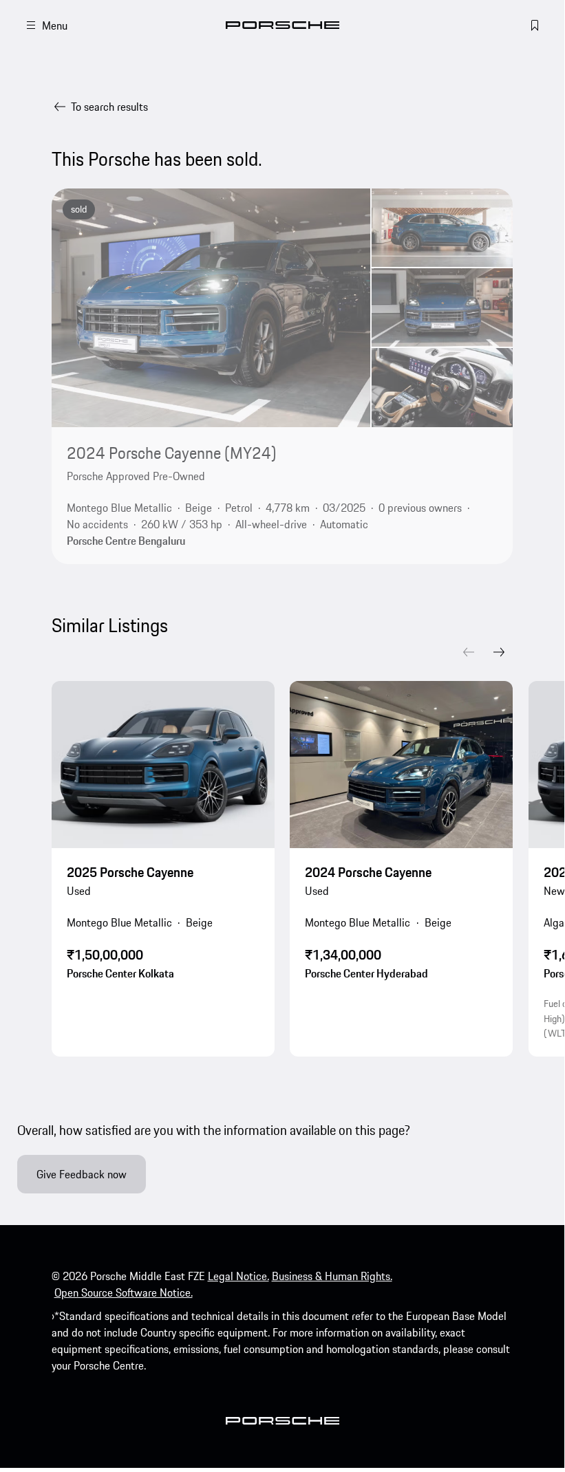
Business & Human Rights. (332, 1276)
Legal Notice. (238, 1276)
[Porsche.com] (282, 25)
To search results (109, 106)
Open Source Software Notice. (123, 1292)
